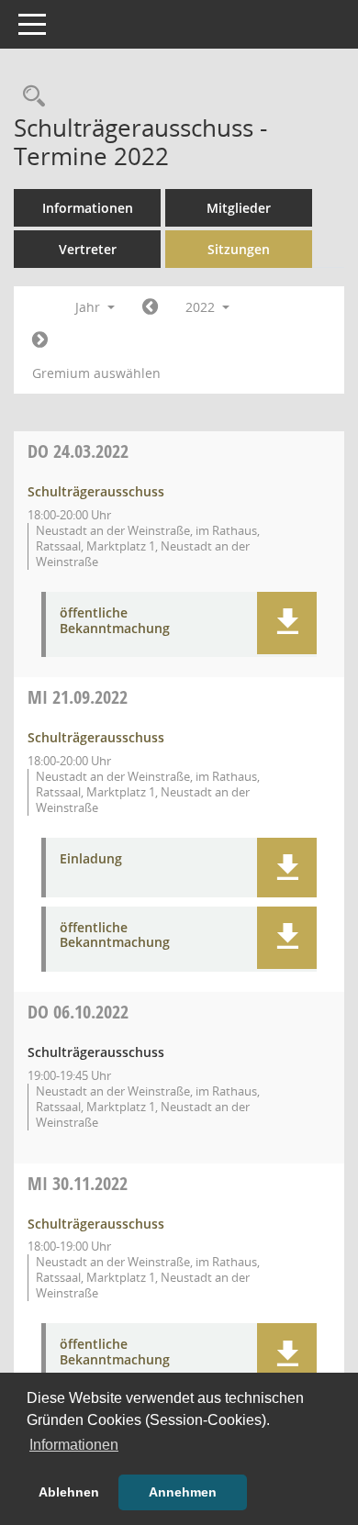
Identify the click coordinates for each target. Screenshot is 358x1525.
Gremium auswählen (96, 373)
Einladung (91, 859)
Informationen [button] (73, 1445)
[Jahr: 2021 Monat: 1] (150, 307)
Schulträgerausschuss (96, 491)
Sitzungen (238, 249)
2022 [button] (201, 307)
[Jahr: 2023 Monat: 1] (40, 340)
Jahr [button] (89, 307)
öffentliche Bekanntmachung (115, 621)
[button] (287, 623)
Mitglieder (239, 208)
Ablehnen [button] (69, 1492)
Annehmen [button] (183, 1492)
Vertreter (88, 249)
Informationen (87, 208)
